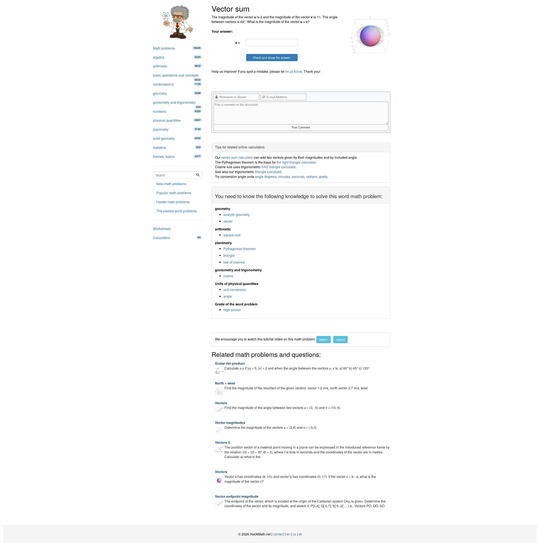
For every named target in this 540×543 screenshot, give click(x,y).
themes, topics (177, 156)
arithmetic (177, 66)
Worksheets (162, 228)
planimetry (177, 129)
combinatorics (177, 84)
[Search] (198, 175)
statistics (177, 147)
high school (232, 309)
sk (300, 534)
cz (294, 534)
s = (237, 42)
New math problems (171, 183)
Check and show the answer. (272, 57)
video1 (323, 339)
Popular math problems (173, 192)
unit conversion (234, 289)
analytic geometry (236, 214)
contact (278, 534)
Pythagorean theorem (239, 248)
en (288, 534)
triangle (229, 255)
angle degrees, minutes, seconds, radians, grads (291, 176)
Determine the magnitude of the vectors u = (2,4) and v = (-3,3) (265, 425)
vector (227, 221)
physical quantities (177, 120)
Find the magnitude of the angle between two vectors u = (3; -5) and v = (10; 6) (277, 405)
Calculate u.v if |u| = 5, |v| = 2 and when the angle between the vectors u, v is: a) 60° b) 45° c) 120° (292, 366)
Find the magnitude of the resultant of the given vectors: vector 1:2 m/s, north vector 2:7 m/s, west (291, 385)
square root (231, 235)
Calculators (177, 237)
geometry (177, 93)
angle (227, 296)
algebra (177, 57)
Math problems (177, 48)
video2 (340, 339)
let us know (293, 71)
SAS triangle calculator (278, 166)
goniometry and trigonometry (177, 103)
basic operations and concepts (177, 76)
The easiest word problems (176, 210)
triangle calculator (268, 171)
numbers (177, 111)
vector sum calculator (237, 157)
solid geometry (177, 138)
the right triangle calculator (296, 162)
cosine (228, 275)
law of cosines (234, 262)
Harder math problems (173, 201)
